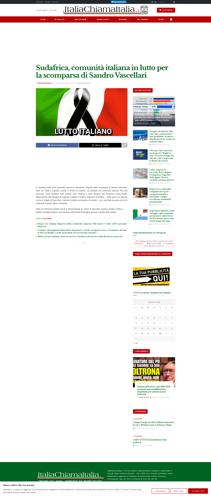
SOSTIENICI (167, 10)
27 (154, 333)
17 (136, 328)
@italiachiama (154, 243)
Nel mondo (142, 19)
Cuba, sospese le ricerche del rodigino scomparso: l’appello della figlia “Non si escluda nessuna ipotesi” (161, 175)
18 (142, 328)
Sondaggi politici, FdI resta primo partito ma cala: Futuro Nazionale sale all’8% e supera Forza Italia (153, 117)
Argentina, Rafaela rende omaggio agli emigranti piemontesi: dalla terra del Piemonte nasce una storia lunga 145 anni (162, 216)
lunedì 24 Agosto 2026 (143, 445)
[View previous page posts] (79, 243)
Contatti (47, 2)
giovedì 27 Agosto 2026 (160, 205)
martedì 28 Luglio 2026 (160, 397)
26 (148, 333)
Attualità (59, 19)
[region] (105, 488)
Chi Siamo (39, 2)
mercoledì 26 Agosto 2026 (144, 428)
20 (154, 328)
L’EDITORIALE (141, 383)
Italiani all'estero (83, 83)
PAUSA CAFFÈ (103, 19)
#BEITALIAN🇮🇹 (80, 19)
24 (136, 333)
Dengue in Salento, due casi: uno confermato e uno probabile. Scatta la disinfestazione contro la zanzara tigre (162, 136)
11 (142, 323)
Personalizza (160, 491)
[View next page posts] (84, 243)
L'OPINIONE (137, 419)
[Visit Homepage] (105, 10)
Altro (161, 19)
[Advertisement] (105, 43)
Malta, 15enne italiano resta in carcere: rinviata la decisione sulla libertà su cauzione (80, 236)
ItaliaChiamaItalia (45, 83)
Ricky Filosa (144, 397)
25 (142, 333)
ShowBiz (123, 19)
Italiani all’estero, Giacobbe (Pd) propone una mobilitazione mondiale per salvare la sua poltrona (153, 390)
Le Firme (55, 2)
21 (160, 328)
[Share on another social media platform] (124, 145)
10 (136, 323)
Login (155, 2)
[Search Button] (173, 2)
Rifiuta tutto (179, 491)
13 (154, 323)
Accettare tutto (198, 491)
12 (148, 323)
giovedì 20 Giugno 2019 (65, 83)
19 (148, 328)
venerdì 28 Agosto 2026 (145, 123)
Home (43, 19)
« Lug (135, 343)
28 (160, 333)
